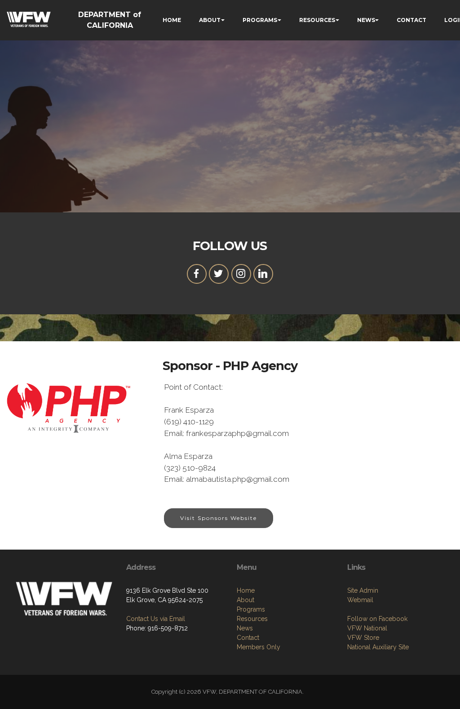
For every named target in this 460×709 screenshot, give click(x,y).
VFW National (367, 628)
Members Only (258, 647)
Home (246, 590)
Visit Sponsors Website (218, 518)
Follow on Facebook (377, 618)
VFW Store (363, 637)
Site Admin (362, 590)
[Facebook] (197, 274)
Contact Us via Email (155, 618)
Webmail (360, 599)
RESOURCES (317, 20)
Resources (252, 618)
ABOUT (210, 20)
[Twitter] (219, 274)
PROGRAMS (260, 20)
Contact (248, 637)
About (245, 599)
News (245, 628)
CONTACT (411, 20)
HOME (172, 20)
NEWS (366, 20)
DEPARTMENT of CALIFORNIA (109, 20)
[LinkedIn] (263, 274)
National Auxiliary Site (378, 647)
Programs (251, 609)
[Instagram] (241, 274)
